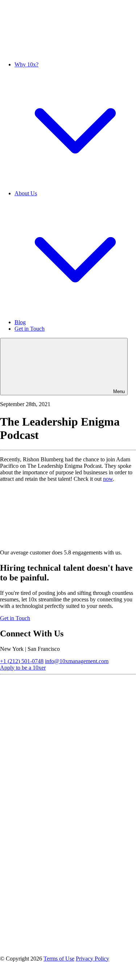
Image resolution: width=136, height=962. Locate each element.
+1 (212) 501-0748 (22, 661)
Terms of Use (59, 959)
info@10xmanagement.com (76, 661)
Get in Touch (30, 329)
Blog (20, 322)
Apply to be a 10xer (23, 668)
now (108, 479)
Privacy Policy (92, 959)
